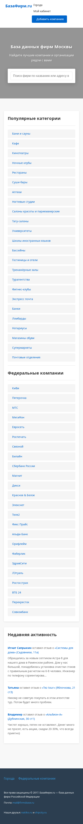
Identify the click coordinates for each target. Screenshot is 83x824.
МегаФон (18, 417)
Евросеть (18, 427)
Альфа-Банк (20, 534)
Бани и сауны (21, 133)
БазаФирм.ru (18, 5)
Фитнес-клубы (21, 289)
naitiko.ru (26, 812)
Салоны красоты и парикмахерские (36, 211)
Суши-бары (19, 182)
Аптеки (17, 192)
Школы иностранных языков (31, 240)
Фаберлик (18, 553)
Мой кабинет (42, 11)
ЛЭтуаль (17, 573)
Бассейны (18, 250)
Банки (16, 308)
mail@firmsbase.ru (23, 802)
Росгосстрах (20, 583)
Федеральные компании (36, 778)
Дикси (16, 485)
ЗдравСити (19, 563)
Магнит (17, 475)
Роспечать (19, 437)
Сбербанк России (23, 466)
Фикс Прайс (20, 524)
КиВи (15, 388)
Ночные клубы (21, 163)
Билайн (17, 456)
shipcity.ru (41, 812)
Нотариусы (19, 328)
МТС (15, 407)
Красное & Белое (23, 495)
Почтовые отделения (26, 357)
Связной (17, 446)
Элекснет (18, 505)
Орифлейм (19, 544)
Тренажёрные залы (25, 270)
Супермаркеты (22, 347)
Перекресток (20, 602)
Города (37, 5)
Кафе (15, 143)
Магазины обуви (23, 338)
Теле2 (16, 514)
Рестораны (19, 172)
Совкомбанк (20, 612)
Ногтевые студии (23, 201)
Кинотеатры (20, 153)
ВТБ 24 (16, 592)
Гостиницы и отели (25, 260)
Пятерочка (19, 398)
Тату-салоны (20, 221)
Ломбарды (19, 318)
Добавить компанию (50, 19)
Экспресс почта (22, 299)
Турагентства (21, 279)
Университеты (22, 231)
